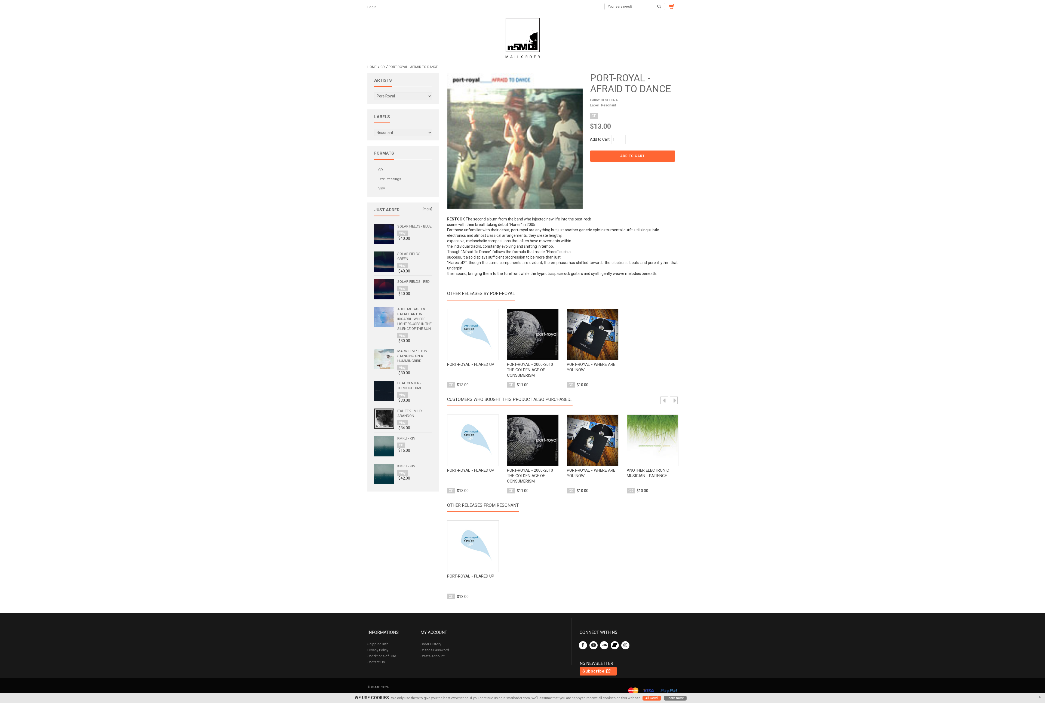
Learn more (675, 698)
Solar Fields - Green (409, 256)
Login (372, 7)
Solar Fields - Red (413, 282)
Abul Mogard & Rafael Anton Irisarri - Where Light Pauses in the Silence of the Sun (414, 319)
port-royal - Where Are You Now (591, 367)
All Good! (652, 698)
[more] (427, 209)
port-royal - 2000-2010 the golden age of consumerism (530, 370)
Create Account (432, 656)
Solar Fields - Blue (414, 226)
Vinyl (382, 188)
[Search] (659, 6)
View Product (473, 335)
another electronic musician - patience (648, 473)
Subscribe (594, 671)
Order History (430, 644)
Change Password (434, 650)
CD (382, 67)
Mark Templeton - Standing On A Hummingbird (413, 356)
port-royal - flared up (470, 364)
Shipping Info (378, 644)
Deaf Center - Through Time (409, 385)
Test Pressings (389, 179)
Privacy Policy (377, 650)
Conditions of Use (381, 656)
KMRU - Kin (406, 438)
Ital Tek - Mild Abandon (409, 413)
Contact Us (376, 662)
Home (372, 67)
